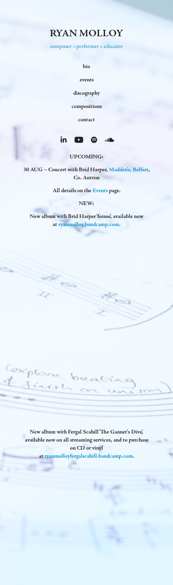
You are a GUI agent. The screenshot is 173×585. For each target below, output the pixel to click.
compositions (87, 106)
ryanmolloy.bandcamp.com (88, 224)
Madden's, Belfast (128, 169)
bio (86, 66)
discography (86, 93)
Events (100, 190)
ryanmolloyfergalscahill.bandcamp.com (89, 456)
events (87, 80)
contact (86, 119)
